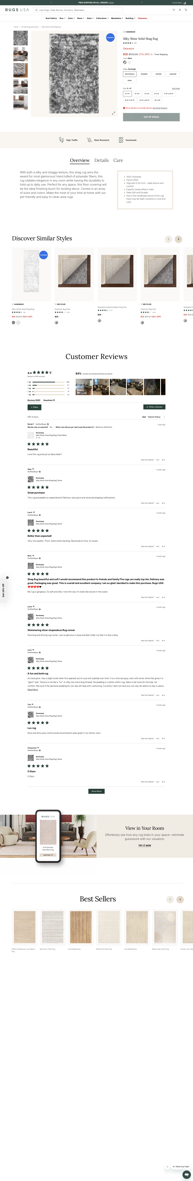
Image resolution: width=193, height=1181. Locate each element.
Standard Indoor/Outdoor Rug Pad (112, 307)
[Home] (17, 10)
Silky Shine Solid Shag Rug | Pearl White (51, 436)
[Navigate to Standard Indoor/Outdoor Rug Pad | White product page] (117, 271)
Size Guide (176, 88)
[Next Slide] (163, 387)
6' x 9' (156, 94)
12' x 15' (157, 100)
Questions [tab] (49, 400)
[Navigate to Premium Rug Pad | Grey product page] (74, 271)
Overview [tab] (80, 160)
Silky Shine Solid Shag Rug (51, 27)
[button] (130, 42)
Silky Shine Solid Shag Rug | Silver (49, 480)
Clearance (142, 18)
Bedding (129, 18)
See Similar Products (160, 108)
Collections (101, 18)
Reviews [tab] (34, 400)
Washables (116, 18)
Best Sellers (51, 18)
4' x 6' (137, 94)
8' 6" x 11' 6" (130, 100)
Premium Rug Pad (62, 309)
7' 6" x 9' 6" (168, 94)
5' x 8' (147, 94)
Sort (144, 417)
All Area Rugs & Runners (30, 27)
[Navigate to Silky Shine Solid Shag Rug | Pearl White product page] (31, 271)
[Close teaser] (7, 577)
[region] (120, 387)
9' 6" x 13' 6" (145, 100)
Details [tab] (101, 160)
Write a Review (157, 407)
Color (70, 18)
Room (80, 18)
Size (61, 18)
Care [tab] (118, 160)
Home (16, 27)
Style (89, 18)
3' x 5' (127, 94)
